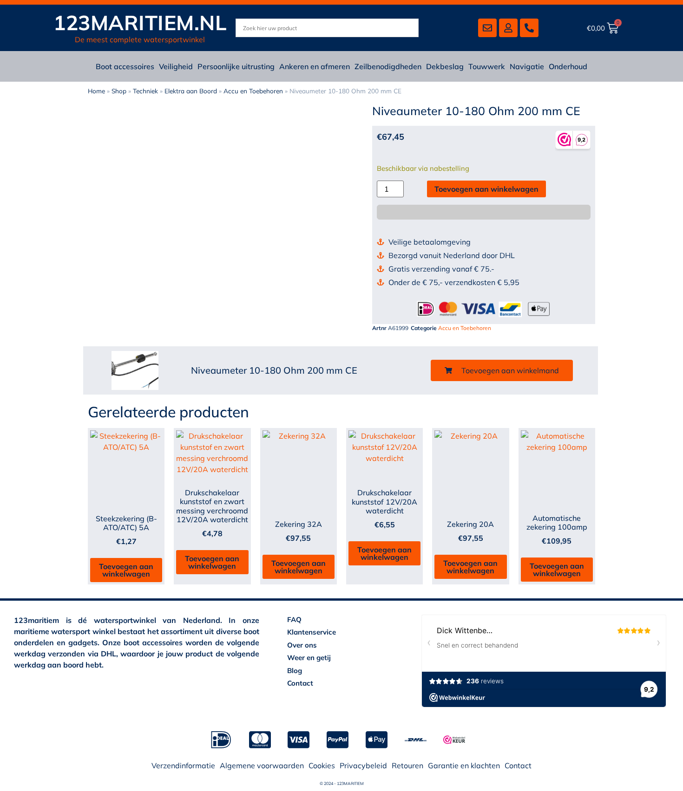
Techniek (145, 91)
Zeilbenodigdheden (388, 66)
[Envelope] (487, 28)
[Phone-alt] (529, 28)
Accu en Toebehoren (253, 91)
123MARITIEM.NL (140, 22)
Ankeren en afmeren (314, 66)
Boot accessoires (125, 66)
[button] (502, 370)
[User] (508, 28)
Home (96, 91)
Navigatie (527, 66)
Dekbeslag (445, 66)
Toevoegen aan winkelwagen (486, 189)
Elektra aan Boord (190, 91)
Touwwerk (486, 66)
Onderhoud (568, 66)
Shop (119, 91)
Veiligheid (176, 66)
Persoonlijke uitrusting (236, 66)
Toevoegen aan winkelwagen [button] (126, 570)
